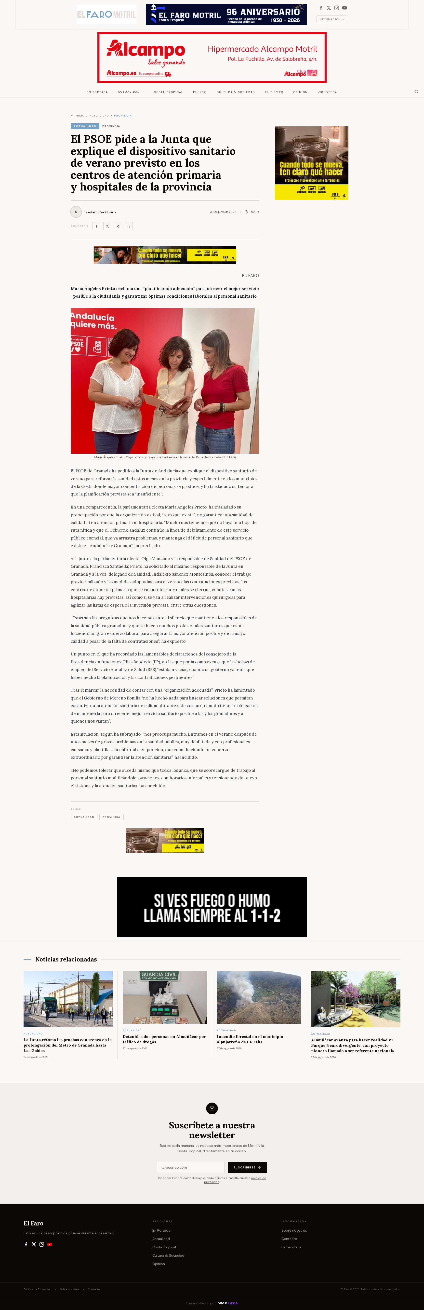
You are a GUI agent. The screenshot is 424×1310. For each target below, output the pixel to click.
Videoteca (327, 92)
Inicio (79, 115)
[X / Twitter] (328, 7)
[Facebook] (320, 7)
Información (330, 19)
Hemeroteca (291, 1247)
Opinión (300, 92)
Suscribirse (245, 1167)
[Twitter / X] (107, 226)
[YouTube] (344, 7)
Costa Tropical (169, 92)
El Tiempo (274, 92)
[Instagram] (336, 7)
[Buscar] (416, 91)
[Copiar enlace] (129, 226)
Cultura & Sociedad (236, 92)
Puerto (200, 92)
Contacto (289, 1239)
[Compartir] (118, 226)
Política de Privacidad (37, 1289)
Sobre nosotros (294, 1230)
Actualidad (129, 91)
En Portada (97, 92)
